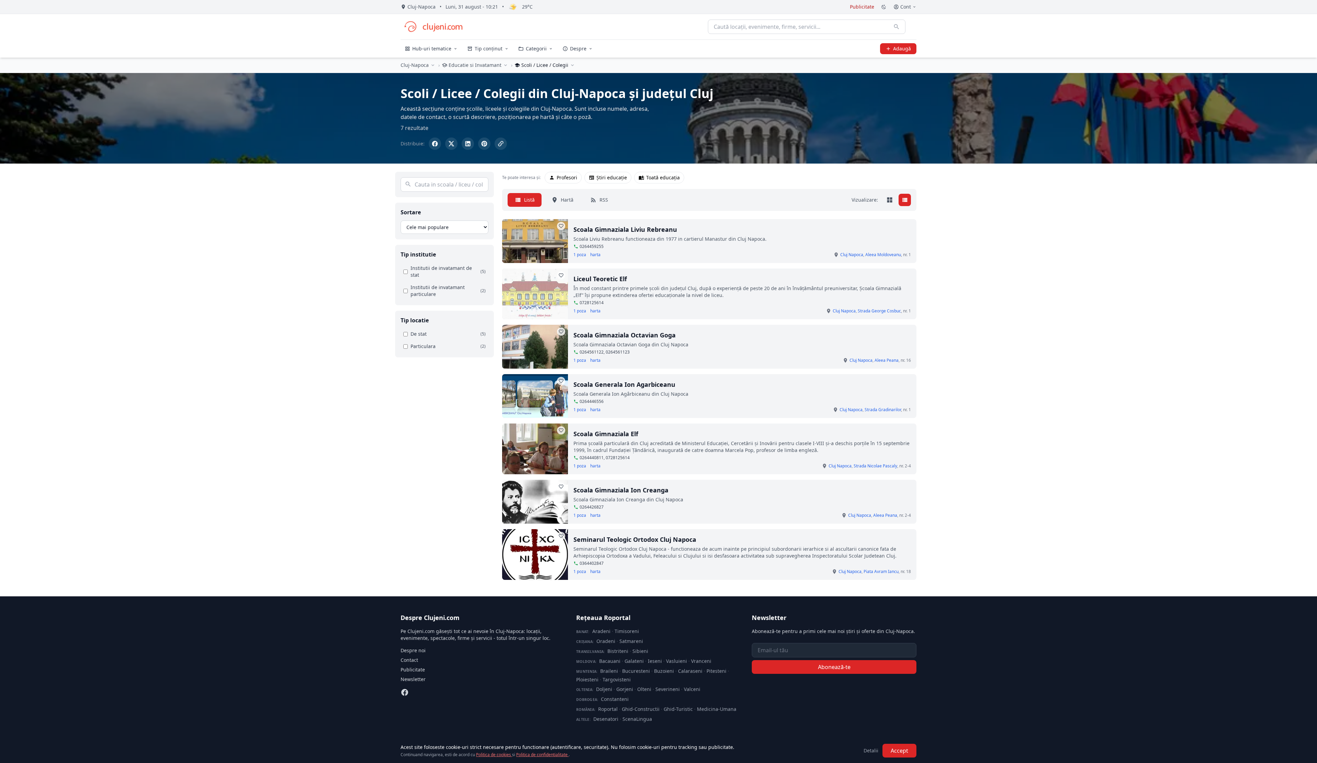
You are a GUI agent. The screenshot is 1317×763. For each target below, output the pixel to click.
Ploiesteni (587, 679)
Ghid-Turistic (678, 709)
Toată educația (663, 177)
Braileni (609, 671)
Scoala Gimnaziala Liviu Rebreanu (625, 229)
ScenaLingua (637, 719)
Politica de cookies (494, 755)
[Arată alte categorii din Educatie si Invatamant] (505, 65)
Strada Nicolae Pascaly (875, 466)
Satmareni (631, 641)
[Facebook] (405, 692)
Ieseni (655, 661)
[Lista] (905, 200)
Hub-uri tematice (431, 48)
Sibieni (640, 651)
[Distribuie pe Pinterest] (484, 144)
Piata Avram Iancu (881, 571)
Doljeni (604, 689)
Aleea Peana (887, 360)
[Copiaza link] (501, 144)
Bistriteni (617, 651)
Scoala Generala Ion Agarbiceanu (624, 384)
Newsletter (413, 679)
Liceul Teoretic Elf (600, 279)
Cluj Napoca (851, 255)
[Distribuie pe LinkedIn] (468, 144)
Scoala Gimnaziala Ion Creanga (620, 490)
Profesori (567, 177)
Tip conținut (488, 48)
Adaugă (902, 48)
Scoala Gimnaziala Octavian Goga (624, 335)
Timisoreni (627, 631)
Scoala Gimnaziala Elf (605, 434)
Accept (899, 750)
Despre (578, 48)
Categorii (536, 48)
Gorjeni (624, 689)
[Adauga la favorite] (561, 226)
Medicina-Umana (716, 709)
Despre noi (413, 650)
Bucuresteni (636, 671)
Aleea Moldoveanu (883, 255)
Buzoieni (664, 671)
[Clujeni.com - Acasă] (433, 27)
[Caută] (896, 27)
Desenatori (605, 719)
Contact (409, 660)
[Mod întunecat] (884, 7)
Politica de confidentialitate (542, 755)
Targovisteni (617, 679)
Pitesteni (716, 671)
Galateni (634, 661)
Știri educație (611, 177)
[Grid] (889, 200)
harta (595, 255)
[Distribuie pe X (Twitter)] (451, 144)
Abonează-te (834, 667)
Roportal (608, 709)
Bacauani (609, 661)
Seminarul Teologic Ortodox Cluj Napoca (634, 539)
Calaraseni (690, 671)
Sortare (411, 212)
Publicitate (862, 6)
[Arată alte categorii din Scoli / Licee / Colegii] (572, 65)
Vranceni (701, 661)
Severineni (667, 689)
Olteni (644, 689)
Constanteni (615, 699)
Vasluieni (676, 661)
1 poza (579, 255)
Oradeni (605, 641)
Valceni (692, 689)
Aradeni (601, 631)
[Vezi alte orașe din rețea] (432, 65)
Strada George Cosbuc (879, 311)
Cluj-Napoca (415, 65)
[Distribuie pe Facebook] (435, 144)
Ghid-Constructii (641, 709)
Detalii (871, 750)
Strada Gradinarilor (883, 410)
